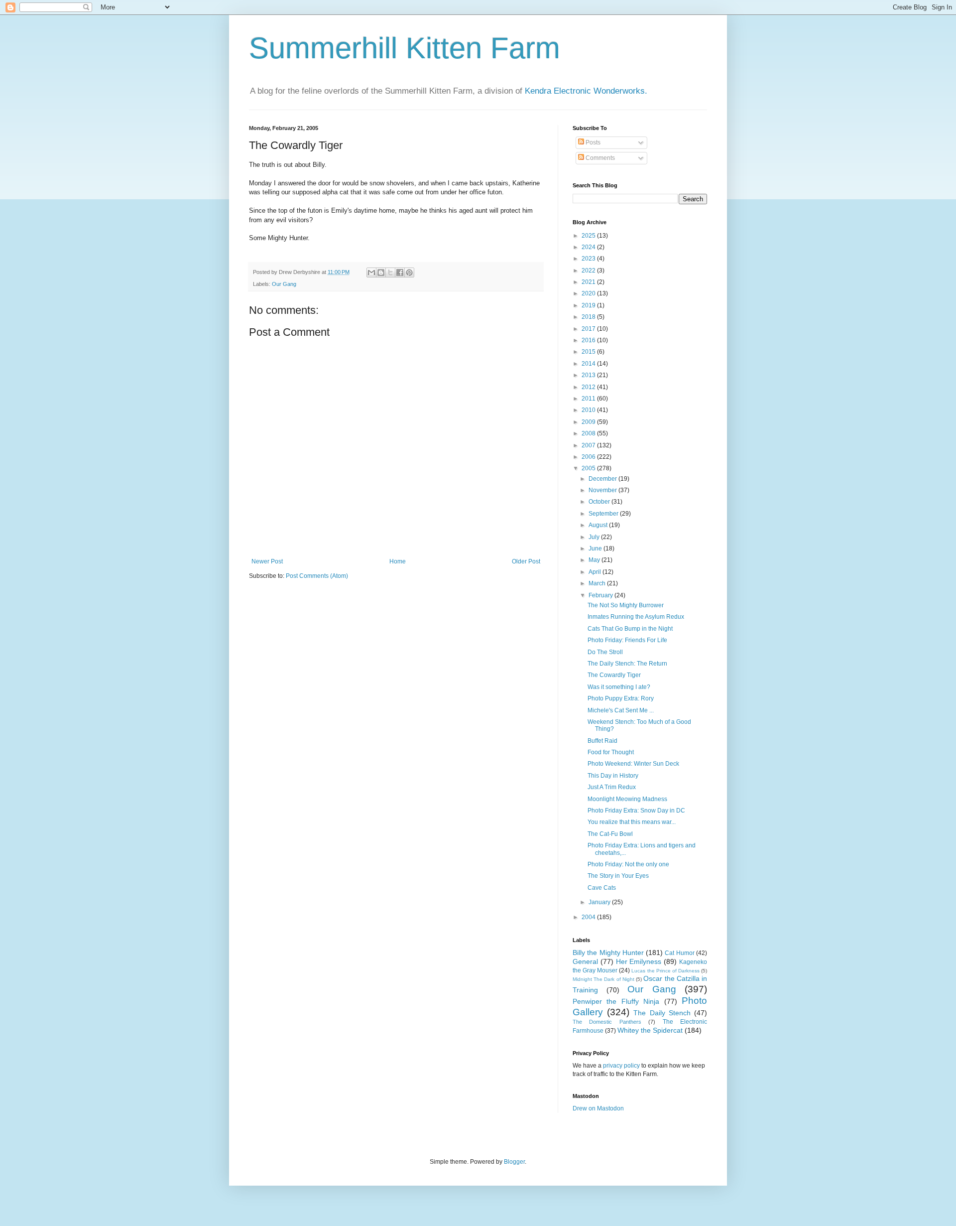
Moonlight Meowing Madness (627, 799)
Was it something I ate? (619, 686)
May (595, 559)
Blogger (514, 1161)
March (598, 583)
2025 (589, 235)
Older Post (526, 561)
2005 (589, 468)
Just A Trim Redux (612, 787)
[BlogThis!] (381, 272)
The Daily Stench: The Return (627, 663)
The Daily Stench (661, 1013)
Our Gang (284, 284)
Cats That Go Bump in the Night (630, 628)
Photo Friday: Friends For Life (627, 640)
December (603, 478)
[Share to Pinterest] (409, 272)
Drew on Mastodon (598, 1108)
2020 (589, 293)
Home (397, 561)
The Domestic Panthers (607, 1022)
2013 (589, 375)
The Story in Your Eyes (618, 875)
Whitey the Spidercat (650, 1030)
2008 (589, 433)
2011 (589, 398)
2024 (589, 247)
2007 (589, 445)
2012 (589, 387)
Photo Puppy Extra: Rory (621, 698)
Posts (592, 142)
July (595, 537)
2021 (589, 281)
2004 (589, 917)
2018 (589, 316)
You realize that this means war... (632, 821)
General (585, 961)
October (600, 501)
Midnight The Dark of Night (603, 979)
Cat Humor (679, 953)
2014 (589, 363)
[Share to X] (390, 272)
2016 (589, 340)
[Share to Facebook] (400, 272)
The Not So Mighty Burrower (626, 605)
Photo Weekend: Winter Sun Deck (633, 763)
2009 (589, 421)
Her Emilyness (639, 961)
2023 (589, 258)
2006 (589, 456)
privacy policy (621, 1065)
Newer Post (267, 561)
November (603, 490)
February (601, 595)
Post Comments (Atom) (317, 575)
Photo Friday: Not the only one (628, 864)
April (595, 571)
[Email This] (371, 272)
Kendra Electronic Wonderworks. (586, 91)
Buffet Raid (602, 740)
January (600, 902)
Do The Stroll (605, 652)
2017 (589, 328)
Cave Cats (602, 887)
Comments (599, 157)
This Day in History (613, 775)
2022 (589, 270)
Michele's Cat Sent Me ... (621, 710)
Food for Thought (611, 752)
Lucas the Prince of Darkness (665, 970)
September (604, 513)
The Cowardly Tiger (614, 675)
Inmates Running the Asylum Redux (636, 616)
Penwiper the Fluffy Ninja (616, 1001)
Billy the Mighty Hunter (608, 952)
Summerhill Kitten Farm (404, 48)
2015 (589, 351)
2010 (589, 410)
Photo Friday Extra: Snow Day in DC (636, 810)
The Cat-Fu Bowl (610, 833)
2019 (589, 305)
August (599, 525)
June (596, 548)
